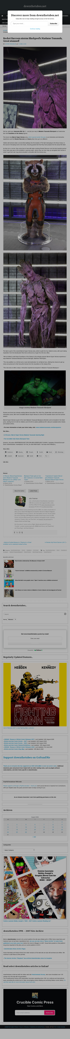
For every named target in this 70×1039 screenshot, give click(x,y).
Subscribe (53, 23)
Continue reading (35, 29)
